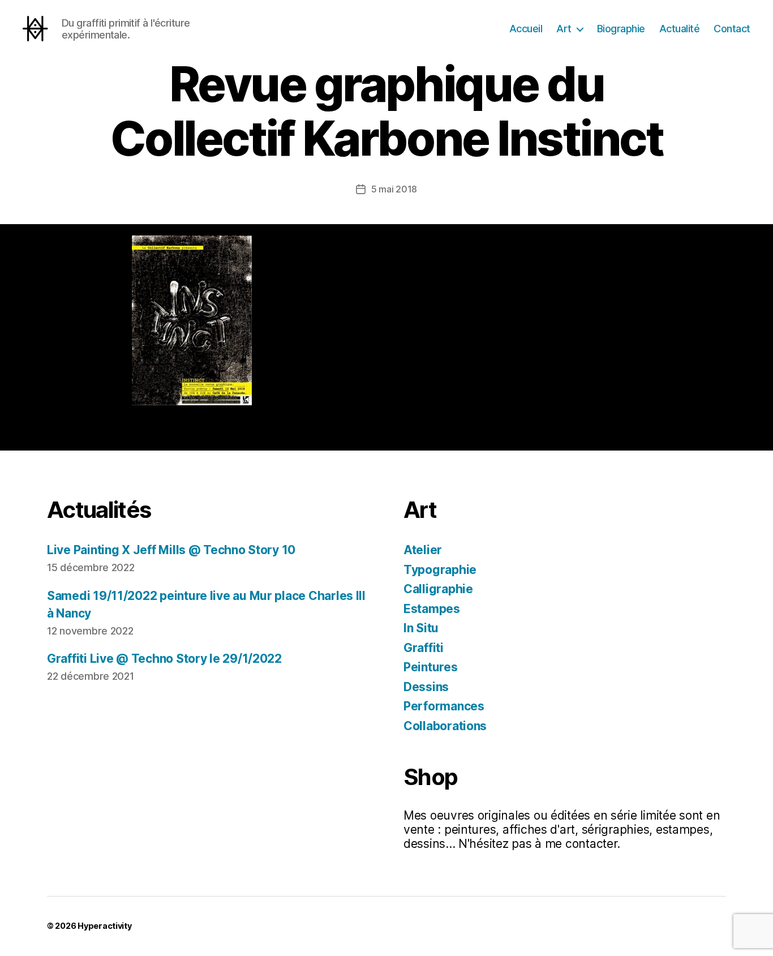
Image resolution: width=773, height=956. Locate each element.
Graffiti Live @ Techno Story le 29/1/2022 (164, 658)
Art (564, 29)
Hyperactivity (105, 926)
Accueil (526, 29)
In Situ (421, 628)
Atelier (422, 550)
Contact (732, 29)
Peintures (430, 667)
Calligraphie (438, 589)
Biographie (621, 29)
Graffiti (423, 648)
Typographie (439, 570)
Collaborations (445, 726)
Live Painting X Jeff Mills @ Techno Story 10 (171, 550)
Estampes (431, 609)
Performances (443, 706)
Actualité (679, 29)
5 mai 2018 (394, 189)
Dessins (426, 687)
